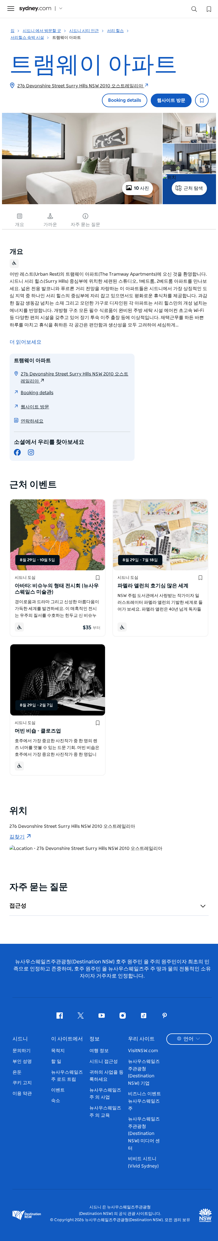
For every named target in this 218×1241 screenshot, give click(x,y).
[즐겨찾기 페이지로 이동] (208, 8)
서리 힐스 (115, 31)
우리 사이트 (141, 1039)
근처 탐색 (193, 188)
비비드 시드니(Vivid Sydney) (143, 1162)
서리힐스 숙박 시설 (27, 38)
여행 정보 (99, 1050)
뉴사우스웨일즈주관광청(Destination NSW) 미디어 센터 (144, 1133)
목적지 (58, 1050)
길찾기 (17, 837)
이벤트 (58, 1090)
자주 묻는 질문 (85, 224)
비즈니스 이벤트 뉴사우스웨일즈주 (144, 1101)
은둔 (17, 1072)
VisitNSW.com (143, 1050)
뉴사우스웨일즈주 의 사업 (105, 1094)
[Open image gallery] (82, 203)
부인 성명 (22, 1061)
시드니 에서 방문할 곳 (42, 31)
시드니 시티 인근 (84, 31)
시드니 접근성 (103, 1061)
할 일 (56, 1061)
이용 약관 (22, 1093)
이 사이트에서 (67, 1039)
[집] (35, 8)
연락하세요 (32, 421)
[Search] (194, 10)
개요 (19, 224)
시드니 (20, 1039)
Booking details (124, 100)
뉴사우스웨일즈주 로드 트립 (67, 1076)
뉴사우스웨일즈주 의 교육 (105, 1112)
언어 (188, 1039)
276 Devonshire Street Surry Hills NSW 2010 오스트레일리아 (80, 86)
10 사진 (141, 188)
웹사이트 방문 (171, 100)
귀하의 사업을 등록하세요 (106, 1076)
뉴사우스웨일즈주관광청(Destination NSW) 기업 (144, 1072)
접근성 (17, 906)
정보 (94, 1039)
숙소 (55, 1100)
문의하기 (21, 1050)
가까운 (50, 224)
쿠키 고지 (22, 1082)
